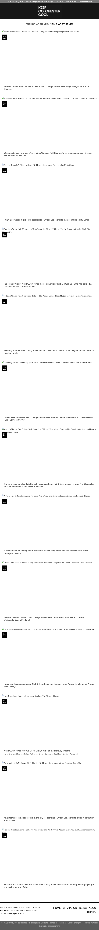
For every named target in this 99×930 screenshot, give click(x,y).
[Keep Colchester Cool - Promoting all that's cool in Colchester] (49, 11)
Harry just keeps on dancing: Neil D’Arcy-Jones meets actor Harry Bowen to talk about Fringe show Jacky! (49, 685)
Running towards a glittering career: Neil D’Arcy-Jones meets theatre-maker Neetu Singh (46, 220)
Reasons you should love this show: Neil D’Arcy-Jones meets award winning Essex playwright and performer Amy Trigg (49, 885)
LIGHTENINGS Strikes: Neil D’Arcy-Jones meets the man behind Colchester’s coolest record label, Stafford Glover (48, 418)
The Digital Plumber (16, 914)
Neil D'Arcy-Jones (62, 24)
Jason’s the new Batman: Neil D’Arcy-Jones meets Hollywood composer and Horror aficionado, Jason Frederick (44, 618)
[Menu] (3, 11)
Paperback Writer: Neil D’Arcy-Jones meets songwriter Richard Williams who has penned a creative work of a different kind (47, 285)
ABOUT (93, 907)
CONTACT (93, 912)
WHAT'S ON (70, 907)
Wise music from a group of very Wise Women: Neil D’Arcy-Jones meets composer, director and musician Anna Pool (48, 154)
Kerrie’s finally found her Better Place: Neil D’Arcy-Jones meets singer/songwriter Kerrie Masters (46, 87)
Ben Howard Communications (11, 911)
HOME (57, 907)
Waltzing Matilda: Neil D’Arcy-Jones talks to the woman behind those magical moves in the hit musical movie (49, 351)
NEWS (83, 907)
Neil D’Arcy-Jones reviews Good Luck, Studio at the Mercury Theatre (37, 751)
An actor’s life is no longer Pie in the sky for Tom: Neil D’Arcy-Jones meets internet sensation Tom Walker (49, 819)
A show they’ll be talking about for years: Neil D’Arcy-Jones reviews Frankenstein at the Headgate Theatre (46, 552)
